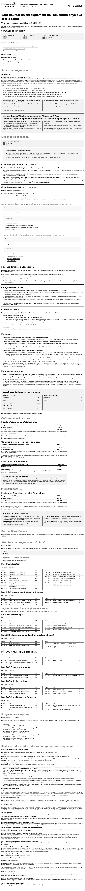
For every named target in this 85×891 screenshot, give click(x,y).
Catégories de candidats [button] (13, 287)
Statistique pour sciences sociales (16, 256)
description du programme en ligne (19, 281)
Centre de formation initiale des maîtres (14, 49)
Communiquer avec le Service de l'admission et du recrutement (20, 60)
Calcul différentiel (11, 260)
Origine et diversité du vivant (14, 244)
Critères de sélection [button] (11, 309)
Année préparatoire (27, 174)
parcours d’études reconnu (31, 277)
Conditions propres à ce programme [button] (18, 187)
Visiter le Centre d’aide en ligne (11, 62)
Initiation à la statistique (13, 258)
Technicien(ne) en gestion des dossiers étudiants (16, 45)
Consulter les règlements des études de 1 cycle (14, 749)
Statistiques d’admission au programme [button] (21, 392)
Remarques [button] (6, 334)
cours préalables (61, 204)
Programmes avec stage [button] (12, 371)
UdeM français (63, 360)
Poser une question (8, 64)
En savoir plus (31, 483)
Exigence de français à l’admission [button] (17, 267)
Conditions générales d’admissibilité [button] (18, 164)
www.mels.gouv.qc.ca (19, 366)
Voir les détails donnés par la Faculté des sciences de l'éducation (20, 47)
